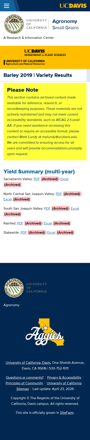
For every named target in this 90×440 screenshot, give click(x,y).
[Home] (26, 23)
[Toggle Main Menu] (6, 5)
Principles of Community (24, 383)
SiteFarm (67, 412)
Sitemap (22, 388)
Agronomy (64, 21)
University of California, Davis (28, 362)
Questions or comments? (24, 377)
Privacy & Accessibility (64, 377)
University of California (64, 383)
